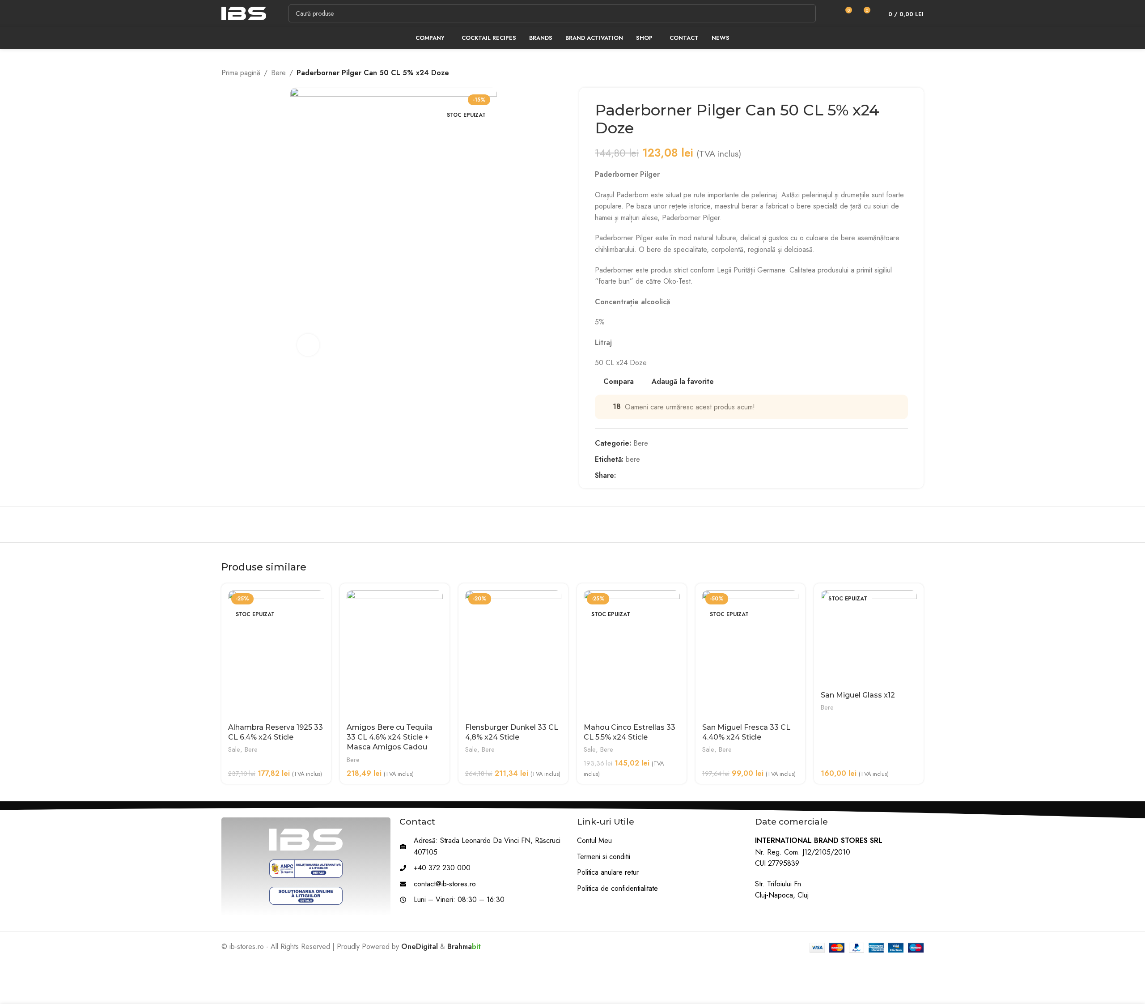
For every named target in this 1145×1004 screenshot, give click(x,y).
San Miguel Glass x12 (858, 695)
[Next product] (919, 72)
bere (633, 459)
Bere (278, 73)
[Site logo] (243, 13)
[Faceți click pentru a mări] (308, 345)
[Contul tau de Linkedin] (652, 475)
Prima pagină (240, 73)
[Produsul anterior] (901, 72)
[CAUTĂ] (807, 13)
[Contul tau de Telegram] (662, 475)
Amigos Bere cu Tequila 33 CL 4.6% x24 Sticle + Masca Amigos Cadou (390, 737)
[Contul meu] (828, 13)
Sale (234, 749)
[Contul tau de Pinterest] (641, 475)
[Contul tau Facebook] (621, 475)
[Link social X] (631, 475)
